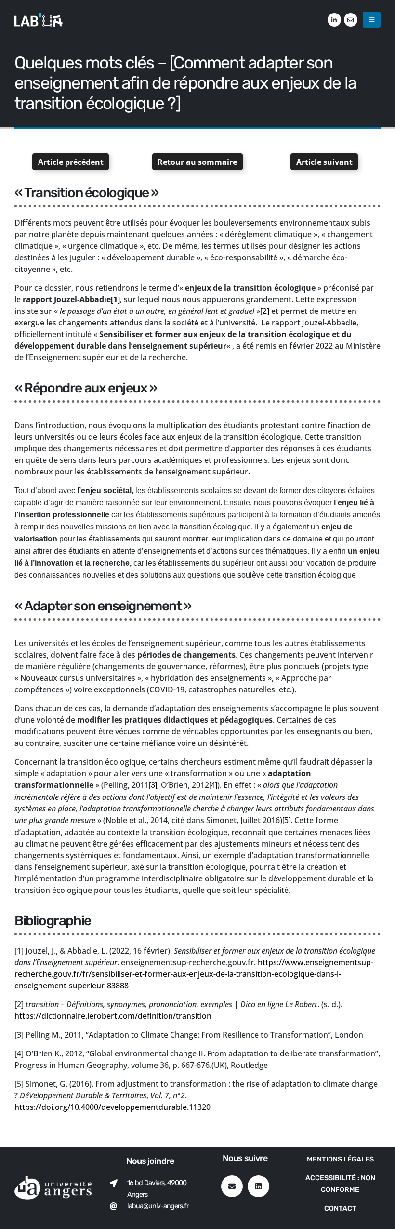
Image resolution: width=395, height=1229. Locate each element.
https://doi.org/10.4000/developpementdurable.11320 (112, 1107)
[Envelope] (232, 1186)
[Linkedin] (258, 1186)
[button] (372, 20)
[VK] (350, 20)
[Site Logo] (38, 19)
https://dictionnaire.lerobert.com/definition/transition (112, 1016)
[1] (115, 299)
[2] (264, 311)
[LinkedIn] (334, 20)
